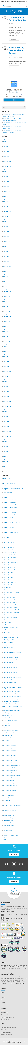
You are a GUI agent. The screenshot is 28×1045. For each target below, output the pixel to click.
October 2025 (6, 164)
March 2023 (6, 231)
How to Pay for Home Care (7, 1005)
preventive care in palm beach (10, 730)
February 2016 (6, 424)
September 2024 (7, 194)
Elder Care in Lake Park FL (9, 567)
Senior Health (6, 798)
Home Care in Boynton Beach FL (10, 657)
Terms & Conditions (6, 1032)
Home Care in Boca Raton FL (10, 655)
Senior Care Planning (8, 793)
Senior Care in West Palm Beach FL (11, 785)
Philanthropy (6, 728)
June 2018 (5, 356)
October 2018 (6, 346)
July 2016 (5, 411)
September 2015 (7, 436)
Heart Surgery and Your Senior (10, 637)
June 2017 (5, 384)
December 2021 (7, 264)
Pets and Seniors (7, 725)
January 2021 (6, 289)
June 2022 (5, 249)
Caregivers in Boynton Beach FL (10, 502)
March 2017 (6, 391)
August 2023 (6, 219)
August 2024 (6, 196)
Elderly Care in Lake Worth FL (10, 602)
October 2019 (6, 321)
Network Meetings (7, 715)
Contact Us (3, 1002)
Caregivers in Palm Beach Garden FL (11, 522)
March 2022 (6, 256)
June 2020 (5, 301)
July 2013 (5, 459)
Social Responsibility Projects (10, 810)
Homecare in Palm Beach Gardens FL (12, 701)
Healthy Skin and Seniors (9, 635)
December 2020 (7, 291)
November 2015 (7, 431)
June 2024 (5, 201)
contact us (6, 983)
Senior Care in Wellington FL (10, 780)
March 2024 (6, 206)
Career (2, 1000)
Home (2, 992)
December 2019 (7, 316)
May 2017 (5, 386)
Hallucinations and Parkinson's (10, 627)
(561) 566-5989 (8, 3)
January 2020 (6, 314)
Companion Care (7, 537)
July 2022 (5, 246)
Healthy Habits (6, 632)
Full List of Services (5, 1019)
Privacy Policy (4, 1029)
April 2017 (5, 389)
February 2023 (6, 234)
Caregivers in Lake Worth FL (17, 25)
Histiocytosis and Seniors (9, 645)
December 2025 (7, 159)
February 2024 (6, 209)
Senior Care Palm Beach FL (9, 790)
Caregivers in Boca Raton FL (9, 500)
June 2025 (5, 174)
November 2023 (7, 214)
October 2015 (6, 434)
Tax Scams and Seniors (8, 820)
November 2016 (7, 401)
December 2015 (7, 429)
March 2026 (6, 151)
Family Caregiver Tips (8, 625)
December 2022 (7, 239)
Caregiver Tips (6, 497)
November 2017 (7, 371)
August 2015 (6, 439)
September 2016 (7, 406)
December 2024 (7, 189)
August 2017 (6, 379)
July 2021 (5, 274)
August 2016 (6, 409)
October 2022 (6, 241)
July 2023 (5, 221)
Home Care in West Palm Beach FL (11, 685)
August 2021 (6, 271)
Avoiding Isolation (7, 486)
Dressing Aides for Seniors (9, 552)
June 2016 (5, 414)
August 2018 (6, 351)
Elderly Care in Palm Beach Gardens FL (12, 610)
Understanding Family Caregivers (11, 835)
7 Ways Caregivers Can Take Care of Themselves (17, 19)
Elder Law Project (7, 587)
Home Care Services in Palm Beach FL (12, 696)
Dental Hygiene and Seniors (9, 550)
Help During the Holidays (9, 640)
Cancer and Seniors (7, 492)
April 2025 (5, 179)
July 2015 (5, 441)
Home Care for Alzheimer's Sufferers (12, 652)
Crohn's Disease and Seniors (10, 540)
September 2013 (7, 454)
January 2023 (6, 236)
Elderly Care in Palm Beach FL (10, 605)
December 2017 (7, 369)
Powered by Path (17, 1042)
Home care (5, 650)
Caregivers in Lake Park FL (9, 510)
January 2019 (6, 344)
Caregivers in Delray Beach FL (10, 505)
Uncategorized (6, 833)
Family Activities (7, 622)
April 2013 (5, 466)
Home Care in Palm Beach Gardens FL (12, 675)
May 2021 (5, 279)
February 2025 (6, 184)
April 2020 (5, 306)
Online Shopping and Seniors (10, 720)
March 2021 (6, 284)
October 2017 (6, 374)
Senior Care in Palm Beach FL (10, 770)
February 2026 (6, 154)
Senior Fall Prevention (8, 795)
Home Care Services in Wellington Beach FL (13, 699)
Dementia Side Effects (8, 547)
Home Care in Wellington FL (9, 680)
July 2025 (5, 171)
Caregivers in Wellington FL (9, 527)
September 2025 (7, 166)
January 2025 (6, 186)
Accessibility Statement (6, 1034)
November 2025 (7, 161)
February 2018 (6, 364)
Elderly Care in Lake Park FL (9, 597)
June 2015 (5, 444)
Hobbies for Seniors (8, 647)
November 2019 (7, 319)
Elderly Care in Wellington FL (10, 615)
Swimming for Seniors (8, 815)
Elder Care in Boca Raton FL (9, 557)
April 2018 (5, 359)
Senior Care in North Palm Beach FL (11, 765)
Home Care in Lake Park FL (9, 662)
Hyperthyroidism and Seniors (10, 704)
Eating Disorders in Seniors (9, 555)
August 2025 (6, 169)
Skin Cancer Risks (7, 808)
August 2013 (6, 456)
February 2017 (6, 394)
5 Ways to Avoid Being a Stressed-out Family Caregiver (17, 50)
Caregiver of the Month (8, 495)
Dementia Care (6, 545)
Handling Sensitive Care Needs (10, 630)
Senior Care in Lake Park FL (9, 755)
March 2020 (6, 309)
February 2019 (6, 341)
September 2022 (7, 244)
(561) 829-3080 (20, 3)
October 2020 (6, 296)
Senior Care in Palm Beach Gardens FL (12, 775)
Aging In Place (4, 1012)
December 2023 (7, 211)
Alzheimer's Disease (8, 481)
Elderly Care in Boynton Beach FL (11, 590)
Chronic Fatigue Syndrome (9, 535)
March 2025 (6, 181)
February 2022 (6, 259)
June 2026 (5, 144)
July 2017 (5, 381)
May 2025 (5, 176)
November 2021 (7, 266)
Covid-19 (3, 997)
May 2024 (5, 204)
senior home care (7, 800)
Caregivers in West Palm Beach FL (11, 532)
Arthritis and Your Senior (9, 483)
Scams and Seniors (7, 738)
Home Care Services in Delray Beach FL (12, 694)
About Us (3, 995)
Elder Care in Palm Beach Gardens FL (12, 580)
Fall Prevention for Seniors (7, 1017)
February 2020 (6, 311)
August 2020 (6, 299)
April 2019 (5, 336)
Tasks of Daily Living (8, 818)
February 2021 (6, 286)
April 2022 (5, 254)
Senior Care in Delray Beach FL (10, 753)
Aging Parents (6, 478)
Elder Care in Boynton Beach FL (10, 560)
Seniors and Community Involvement (12, 805)
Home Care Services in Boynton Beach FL (13, 691)
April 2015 (5, 449)
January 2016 (6, 426)
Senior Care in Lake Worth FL (10, 760)
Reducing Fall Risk (7, 735)
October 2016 (6, 404)
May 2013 (5, 464)
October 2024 (6, 191)
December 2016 (7, 399)
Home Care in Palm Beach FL (10, 667)
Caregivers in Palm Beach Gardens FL (12, 525)
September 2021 (7, 269)
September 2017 (7, 376)
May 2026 (5, 146)
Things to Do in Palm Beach (9, 825)
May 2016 (5, 416)
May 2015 (5, 446)
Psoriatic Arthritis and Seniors (10, 733)
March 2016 (6, 421)
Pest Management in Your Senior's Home (13, 723)
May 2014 (5, 451)
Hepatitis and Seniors (8, 642)
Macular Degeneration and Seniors (11, 710)
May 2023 (5, 226)
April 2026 (5, 149)
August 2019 (6, 326)
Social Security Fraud (8, 813)
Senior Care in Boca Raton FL (10, 743)
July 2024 (5, 199)
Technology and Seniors (9, 823)
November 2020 (7, 294)
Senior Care (6, 740)
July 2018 (5, 354)
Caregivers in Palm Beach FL (10, 517)
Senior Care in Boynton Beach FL (11, 745)
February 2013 (6, 471)
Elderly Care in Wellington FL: (10, 617)
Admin (12, 23)
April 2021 (5, 281)
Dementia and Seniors (8, 542)
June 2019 (5, 331)
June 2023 (5, 224)
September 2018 (7, 349)
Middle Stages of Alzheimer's (10, 713)
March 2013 (6, 469)
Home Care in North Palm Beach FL (11, 665)
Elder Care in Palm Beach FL (16, 57)
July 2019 (5, 329)
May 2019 (5, 334)
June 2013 (5, 461)
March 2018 (6, 361)
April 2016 (5, 419)
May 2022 (5, 251)
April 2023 (5, 229)
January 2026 (6, 156)
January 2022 (6, 261)
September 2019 (7, 324)
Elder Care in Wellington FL (9, 582)
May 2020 (5, 304)
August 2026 (6, 139)
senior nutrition (7, 803)
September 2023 (7, 216)
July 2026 (5, 141)
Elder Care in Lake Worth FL (9, 570)
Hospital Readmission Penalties (8, 1027)
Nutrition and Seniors (8, 718)
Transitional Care (7, 828)
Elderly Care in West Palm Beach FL (11, 620)
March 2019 (6, 339)
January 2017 (6, 396)
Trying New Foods (7, 830)
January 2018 (6, 366)
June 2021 (5, 276)
